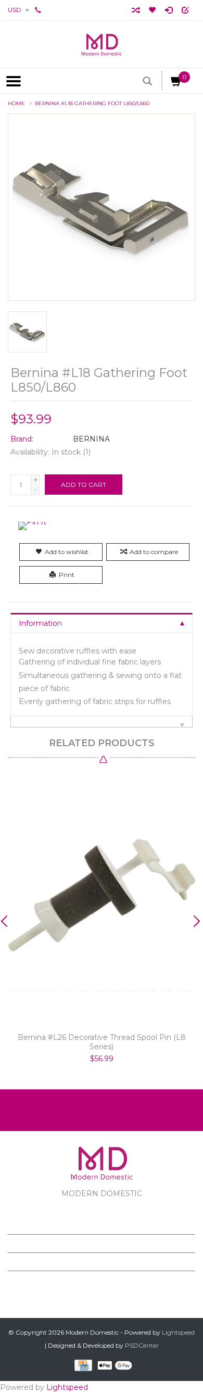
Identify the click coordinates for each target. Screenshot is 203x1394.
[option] (101, 918)
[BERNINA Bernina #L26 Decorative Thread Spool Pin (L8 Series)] (101, 898)
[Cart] (176, 83)
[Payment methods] (81, 1365)
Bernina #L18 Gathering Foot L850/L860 (92, 103)
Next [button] (195, 921)
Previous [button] (8, 921)
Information (40, 623)
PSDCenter (142, 1345)
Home (16, 103)
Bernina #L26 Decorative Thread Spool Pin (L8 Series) (102, 1042)
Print (66, 575)
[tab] (101, 623)
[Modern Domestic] (101, 44)
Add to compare (154, 552)
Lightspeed (178, 1332)
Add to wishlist (66, 552)
